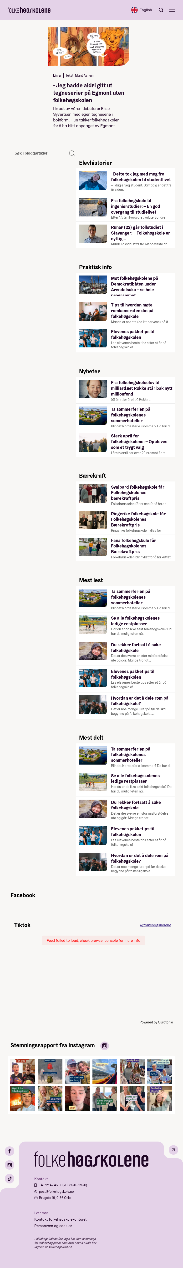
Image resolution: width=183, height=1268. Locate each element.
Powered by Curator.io (156, 1022)
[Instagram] (9, 1165)
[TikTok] (9, 1178)
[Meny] (172, 10)
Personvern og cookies (53, 1225)
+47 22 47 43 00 (50, 1185)
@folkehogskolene (155, 924)
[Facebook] (9, 1151)
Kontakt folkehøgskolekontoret (60, 1219)
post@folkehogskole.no (56, 1191)
